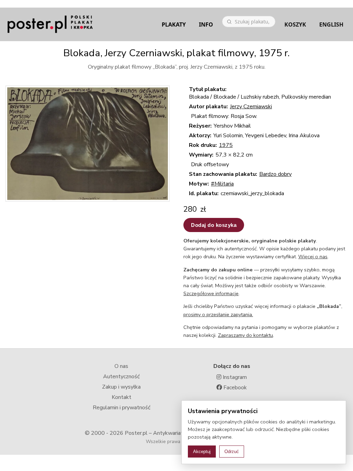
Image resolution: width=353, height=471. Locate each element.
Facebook (234, 387)
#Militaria (222, 184)
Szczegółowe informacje (211, 293)
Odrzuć (231, 451)
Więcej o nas (312, 256)
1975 (226, 145)
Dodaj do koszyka (213, 225)
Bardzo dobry (275, 174)
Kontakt (121, 397)
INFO (206, 24)
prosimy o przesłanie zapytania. (218, 314)
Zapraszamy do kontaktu (245, 335)
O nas (121, 366)
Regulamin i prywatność (121, 407)
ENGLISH (331, 24)
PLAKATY (174, 24)
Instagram (234, 377)
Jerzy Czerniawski (251, 106)
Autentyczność (121, 376)
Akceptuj (202, 451)
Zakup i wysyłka (121, 387)
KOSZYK (295, 24)
